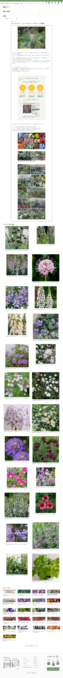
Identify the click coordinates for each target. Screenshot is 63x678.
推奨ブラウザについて (37, 665)
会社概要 (35, 661)
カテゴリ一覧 (25, 659)
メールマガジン (36, 667)
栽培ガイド (25, 663)
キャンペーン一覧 (26, 661)
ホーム (24, 657)
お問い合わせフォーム (53, 669)
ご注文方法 (35, 657)
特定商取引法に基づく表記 (27, 667)
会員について (36, 659)
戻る (31, 645)
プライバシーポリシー (26, 665)
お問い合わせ (36, 663)
